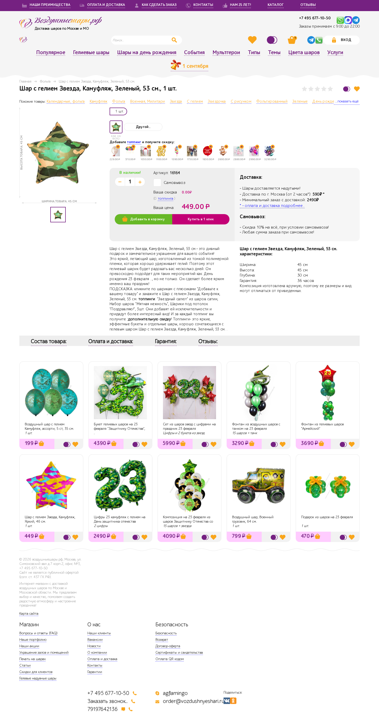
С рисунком (241, 102)
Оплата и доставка (102, 659)
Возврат (161, 639)
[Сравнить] (273, 40)
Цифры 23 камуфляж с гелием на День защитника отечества (119, 519)
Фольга (45, 81)
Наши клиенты (99, 633)
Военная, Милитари (147, 102)
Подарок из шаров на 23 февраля (327, 517)
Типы (254, 52)
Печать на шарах (32, 659)
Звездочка (217, 102)
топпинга (165, 198)
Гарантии (94, 672)
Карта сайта (28, 613)
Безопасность (166, 633)
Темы (274, 52)
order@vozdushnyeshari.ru (193, 701)
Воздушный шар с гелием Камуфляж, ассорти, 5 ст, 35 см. (49, 426)
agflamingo (175, 693)
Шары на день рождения (146, 52)
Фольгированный (271, 102)
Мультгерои (226, 52)
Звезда (176, 102)
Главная (25, 81)
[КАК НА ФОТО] (116, 126)
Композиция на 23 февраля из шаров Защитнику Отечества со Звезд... (188, 521)
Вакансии (95, 639)
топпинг (134, 142)
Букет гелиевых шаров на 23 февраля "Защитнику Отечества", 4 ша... (119, 428)
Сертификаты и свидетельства (179, 652)
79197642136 (102, 709)
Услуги (335, 52)
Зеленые (300, 102)
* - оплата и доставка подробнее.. (272, 205)
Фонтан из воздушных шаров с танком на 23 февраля (256, 426)
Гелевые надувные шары (37, 678)
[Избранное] (253, 40)
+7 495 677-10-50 (315, 18)
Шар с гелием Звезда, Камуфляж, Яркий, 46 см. (50, 519)
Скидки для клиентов (35, 672)
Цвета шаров (304, 52)
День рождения (326, 102)
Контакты (94, 665)
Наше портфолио (32, 639)
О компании (97, 652)
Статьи (25, 665)
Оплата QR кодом (169, 659)
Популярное (50, 52)
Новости (94, 646)
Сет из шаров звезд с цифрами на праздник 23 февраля (189, 426)
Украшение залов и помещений (44, 652)
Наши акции (29, 646)
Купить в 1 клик (201, 219)
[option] (58, 153)
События (194, 52)
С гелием (195, 102)
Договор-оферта (167, 646)
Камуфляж (99, 102)
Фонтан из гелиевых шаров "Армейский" (322, 426)
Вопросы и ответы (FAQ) (38, 633)
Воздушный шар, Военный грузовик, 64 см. (253, 519)
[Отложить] (357, 89)
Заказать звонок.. (107, 701)
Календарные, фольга (66, 102)
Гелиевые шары (91, 52)
